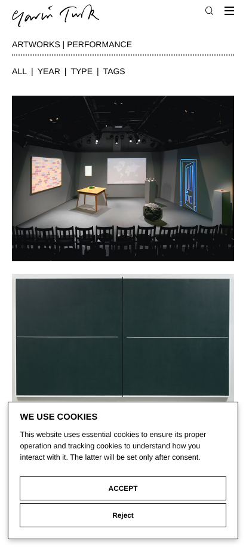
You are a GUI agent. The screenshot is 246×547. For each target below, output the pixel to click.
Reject (123, 515)
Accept (123, 488)
